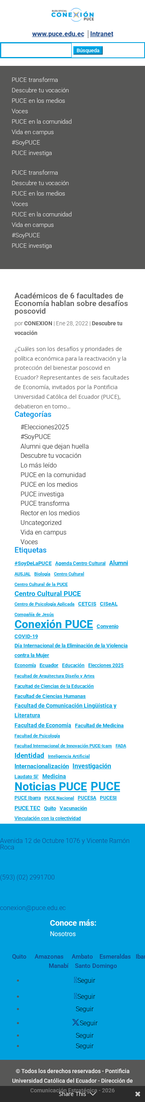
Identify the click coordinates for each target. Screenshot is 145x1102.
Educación (73, 665)
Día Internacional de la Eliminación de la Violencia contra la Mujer (71, 650)
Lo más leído (39, 465)
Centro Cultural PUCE (47, 594)
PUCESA (87, 798)
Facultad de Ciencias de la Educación (54, 686)
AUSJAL (22, 574)
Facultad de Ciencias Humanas (50, 696)
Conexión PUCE (53, 624)
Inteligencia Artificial (69, 756)
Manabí (58, 965)
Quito (50, 808)
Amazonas (48, 956)
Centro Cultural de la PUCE (41, 584)
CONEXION (38, 323)
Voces (20, 111)
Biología (42, 574)
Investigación (91, 766)
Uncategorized (41, 523)
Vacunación (73, 808)
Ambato (81, 956)
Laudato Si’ (26, 777)
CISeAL (109, 603)
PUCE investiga (32, 153)
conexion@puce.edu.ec (33, 908)
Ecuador (48, 665)
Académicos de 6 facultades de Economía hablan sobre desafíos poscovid (71, 303)
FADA (121, 746)
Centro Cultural (69, 574)
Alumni (118, 563)
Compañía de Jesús (34, 614)
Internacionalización (41, 766)
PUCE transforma (35, 80)
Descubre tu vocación (40, 90)
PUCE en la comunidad (42, 121)
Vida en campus (33, 132)
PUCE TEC (27, 808)
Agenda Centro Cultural (80, 563)
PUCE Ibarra (27, 798)
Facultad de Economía (42, 725)
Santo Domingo (96, 965)
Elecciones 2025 (106, 665)
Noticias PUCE (50, 787)
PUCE (105, 787)
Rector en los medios (50, 513)
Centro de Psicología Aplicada (44, 604)
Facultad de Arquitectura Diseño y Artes (54, 676)
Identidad (29, 755)
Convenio (107, 626)
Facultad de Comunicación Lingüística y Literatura (65, 710)
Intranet (101, 34)
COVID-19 (26, 636)
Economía (25, 665)
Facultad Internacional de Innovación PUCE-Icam (63, 746)
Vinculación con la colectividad (47, 818)
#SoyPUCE (26, 142)
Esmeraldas (115, 956)
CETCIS (87, 604)
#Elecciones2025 (45, 427)
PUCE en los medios (38, 100)
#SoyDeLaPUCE (33, 563)
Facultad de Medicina (99, 725)
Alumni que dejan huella (55, 446)
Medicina (54, 776)
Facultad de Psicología (37, 736)
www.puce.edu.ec (58, 34)
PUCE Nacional (59, 798)
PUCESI (108, 798)
